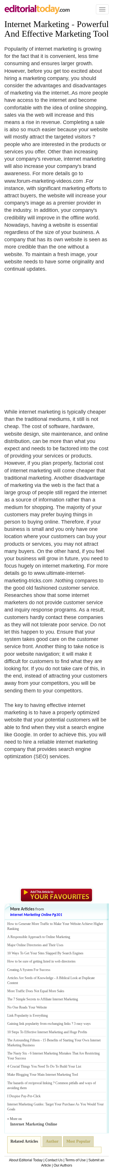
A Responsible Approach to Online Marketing (38, 937)
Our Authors (63, 1165)
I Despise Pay (16, 1096)
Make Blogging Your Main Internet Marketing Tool (42, 1075)
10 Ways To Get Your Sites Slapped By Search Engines (45, 953)
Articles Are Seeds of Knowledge (30, 978)
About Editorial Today (26, 1160)
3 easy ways (82, 1024)
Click (37, 1096)
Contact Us (54, 1160)
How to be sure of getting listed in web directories (41, 961)
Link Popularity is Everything (27, 1015)
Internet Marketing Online (33, 1124)
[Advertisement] (56, 337)
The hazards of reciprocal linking (29, 1083)
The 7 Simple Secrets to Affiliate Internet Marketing (42, 999)
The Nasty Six (17, 1053)
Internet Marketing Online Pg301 (36, 915)
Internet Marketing (36, 24)
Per (30, 1096)
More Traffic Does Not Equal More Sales (35, 991)
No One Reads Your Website (27, 1007)
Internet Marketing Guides (25, 1104)
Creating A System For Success (28, 970)
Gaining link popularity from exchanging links (39, 1024)
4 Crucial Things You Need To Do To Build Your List (44, 1066)
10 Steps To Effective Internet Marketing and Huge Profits (47, 1032)
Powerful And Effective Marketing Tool (56, 28)
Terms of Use (75, 1160)
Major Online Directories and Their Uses (35, 945)
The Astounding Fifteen (23, 1040)
